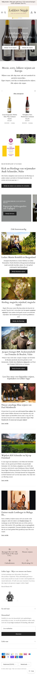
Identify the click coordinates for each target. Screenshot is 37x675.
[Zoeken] (6, 12)
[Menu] (2, 12)
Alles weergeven (19, 93)
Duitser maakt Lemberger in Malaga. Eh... (17, 513)
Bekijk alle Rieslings (18, 321)
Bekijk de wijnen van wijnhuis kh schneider (16, 186)
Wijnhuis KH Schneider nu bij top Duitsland (16, 456)
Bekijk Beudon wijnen (18, 368)
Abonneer (18, 634)
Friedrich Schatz (24, 521)
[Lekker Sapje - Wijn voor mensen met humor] (18, 11)
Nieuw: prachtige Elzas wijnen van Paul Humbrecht (16, 406)
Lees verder (4, 423)
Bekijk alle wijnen (27, 47)
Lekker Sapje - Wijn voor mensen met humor (15, 668)
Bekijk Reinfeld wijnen (18, 271)
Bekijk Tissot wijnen (10, 47)
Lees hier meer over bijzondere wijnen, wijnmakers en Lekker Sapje (18, 377)
